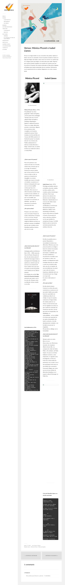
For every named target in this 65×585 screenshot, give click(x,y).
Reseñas (4, 25)
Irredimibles (8, 55)
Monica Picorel (34, 546)
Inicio (4, 16)
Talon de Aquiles (42, 546)
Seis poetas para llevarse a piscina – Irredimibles (38, 575)
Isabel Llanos (27, 546)
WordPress (9, 56)
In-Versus (6, 23)
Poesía (39, 545)
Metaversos (7, 21)
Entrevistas (6, 40)
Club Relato (7, 30)
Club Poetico (7, 19)
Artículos (5, 42)
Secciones (5, 34)
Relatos (6, 32)
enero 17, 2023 (27, 545)
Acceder (5, 49)
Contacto (5, 47)
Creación (5, 28)
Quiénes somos (6, 44)
